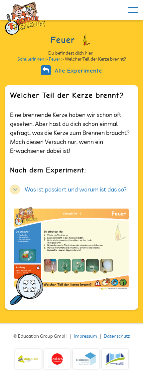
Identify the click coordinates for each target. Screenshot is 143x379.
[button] (68, 188)
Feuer (54, 59)
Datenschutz (117, 336)
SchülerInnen (30, 59)
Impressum (85, 336)
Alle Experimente (77, 70)
